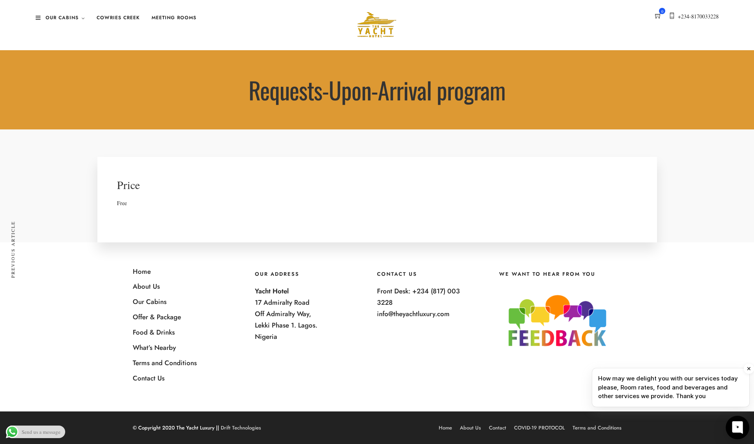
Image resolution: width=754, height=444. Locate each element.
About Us (146, 286)
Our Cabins (62, 17)
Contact (497, 427)
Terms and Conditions (165, 363)
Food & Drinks (154, 332)
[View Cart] (658, 16)
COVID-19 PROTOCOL (539, 427)
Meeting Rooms (174, 17)
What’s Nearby (154, 347)
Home (142, 271)
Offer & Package (157, 317)
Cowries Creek (118, 17)
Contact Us (149, 378)
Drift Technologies (241, 427)
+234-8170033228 (698, 16)
